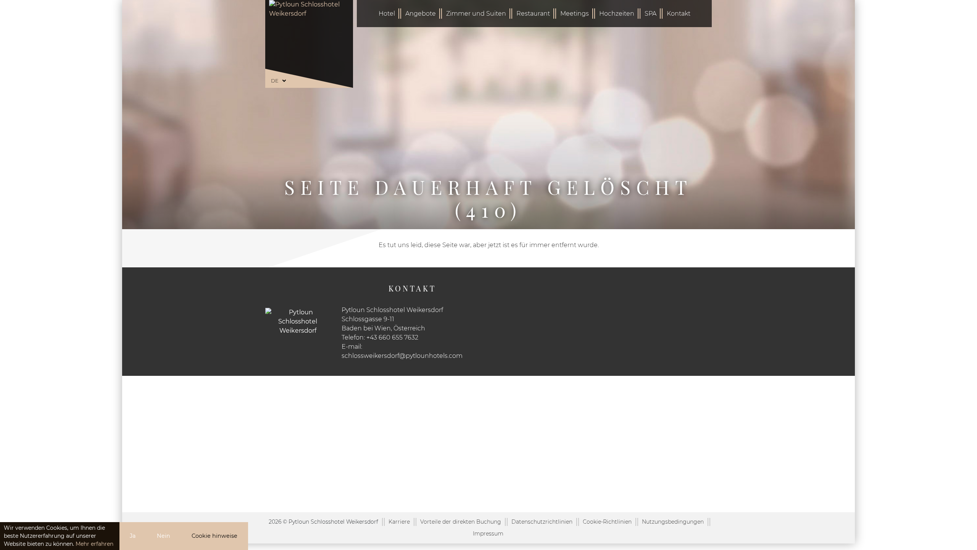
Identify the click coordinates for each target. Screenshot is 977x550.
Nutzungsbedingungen (673, 521)
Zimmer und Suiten (476, 13)
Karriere (399, 521)
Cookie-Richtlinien (607, 521)
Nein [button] (163, 535)
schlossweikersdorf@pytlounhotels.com (402, 355)
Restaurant (533, 13)
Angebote (420, 13)
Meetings (574, 13)
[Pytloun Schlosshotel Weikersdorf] (309, 40)
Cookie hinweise (214, 535)
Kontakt (678, 13)
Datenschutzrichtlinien (541, 521)
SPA (650, 13)
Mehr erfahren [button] (94, 543)
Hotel (387, 13)
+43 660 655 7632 (392, 337)
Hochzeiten (616, 13)
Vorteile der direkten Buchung (460, 521)
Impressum (488, 533)
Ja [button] (132, 535)
